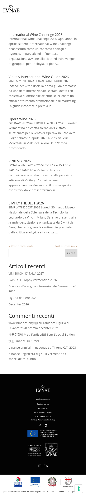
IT (39, 466)
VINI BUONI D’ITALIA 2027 (26, 273)
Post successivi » (65, 246)
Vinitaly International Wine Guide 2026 (39, 77)
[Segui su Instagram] (46, 425)
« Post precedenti (21, 246)
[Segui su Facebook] (40, 425)
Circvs (35, 341)
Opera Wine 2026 (22, 119)
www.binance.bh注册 (23, 323)
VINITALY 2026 (20, 161)
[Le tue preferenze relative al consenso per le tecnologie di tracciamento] (79, 489)
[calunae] (50, 455)
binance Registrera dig (24, 354)
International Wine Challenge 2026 (35, 34)
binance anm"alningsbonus (28, 347)
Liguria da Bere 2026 (23, 298)
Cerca (71, 253)
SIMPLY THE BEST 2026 (26, 203)
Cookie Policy (49, 420)
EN (45, 466)
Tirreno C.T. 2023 (64, 347)
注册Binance (17, 341)
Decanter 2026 (19, 304)
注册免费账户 (17, 334)
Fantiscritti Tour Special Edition (53, 334)
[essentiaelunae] (35, 455)
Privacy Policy (37, 420)
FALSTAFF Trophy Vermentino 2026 (33, 280)
